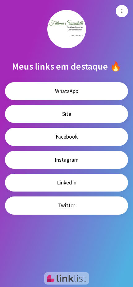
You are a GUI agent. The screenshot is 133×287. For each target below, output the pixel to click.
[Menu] (122, 11)
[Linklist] (66, 278)
